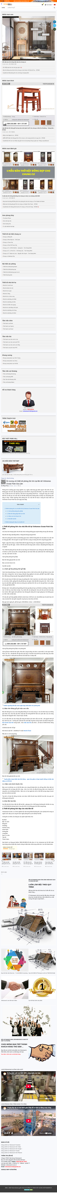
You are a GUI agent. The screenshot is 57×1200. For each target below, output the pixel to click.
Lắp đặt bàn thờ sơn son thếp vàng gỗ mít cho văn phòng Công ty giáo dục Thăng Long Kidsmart (26, 140)
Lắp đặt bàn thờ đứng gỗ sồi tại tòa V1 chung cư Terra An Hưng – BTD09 (20, 206)
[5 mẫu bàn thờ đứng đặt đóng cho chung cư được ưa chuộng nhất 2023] (28, 172)
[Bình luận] (14, 485)
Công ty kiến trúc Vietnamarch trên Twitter (11, 1146)
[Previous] (2, 860)
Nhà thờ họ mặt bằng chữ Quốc (10, 307)
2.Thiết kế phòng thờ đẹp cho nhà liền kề (14, 522)
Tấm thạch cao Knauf (8, 329)
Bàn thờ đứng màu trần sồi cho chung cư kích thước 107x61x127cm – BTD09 (21, 70)
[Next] (54, 860)
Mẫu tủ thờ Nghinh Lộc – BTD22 (10, 135)
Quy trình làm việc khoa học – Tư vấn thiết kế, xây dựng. (14, 973)
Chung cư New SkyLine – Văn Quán (11, 239)
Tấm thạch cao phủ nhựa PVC (10, 347)
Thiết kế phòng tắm (7, 275)
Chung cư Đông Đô (7, 236)
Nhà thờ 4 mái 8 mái (8, 285)
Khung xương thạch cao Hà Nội (10, 363)
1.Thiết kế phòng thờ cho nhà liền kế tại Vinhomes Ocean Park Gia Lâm (22, 508)
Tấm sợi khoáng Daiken (8, 382)
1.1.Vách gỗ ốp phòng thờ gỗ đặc (15, 511)
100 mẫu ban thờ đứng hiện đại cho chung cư (14, 62)
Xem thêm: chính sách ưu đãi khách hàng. (11, 1054)
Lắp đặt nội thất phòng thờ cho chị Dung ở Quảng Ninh (16, 72)
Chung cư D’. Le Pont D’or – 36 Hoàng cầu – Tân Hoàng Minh (17, 250)
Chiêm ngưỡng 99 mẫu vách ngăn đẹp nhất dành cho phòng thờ (22, 705)
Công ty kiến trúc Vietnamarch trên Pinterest (11, 1152)
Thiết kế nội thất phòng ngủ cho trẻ (11, 272)
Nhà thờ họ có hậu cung (8, 296)
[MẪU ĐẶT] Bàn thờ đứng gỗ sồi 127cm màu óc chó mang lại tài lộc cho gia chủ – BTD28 (24, 138)
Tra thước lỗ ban (7, 218)
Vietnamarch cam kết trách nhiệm (9, 1000)
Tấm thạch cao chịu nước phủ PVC (11, 342)
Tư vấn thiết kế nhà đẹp (8, 226)
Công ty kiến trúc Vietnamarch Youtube (10, 1150)
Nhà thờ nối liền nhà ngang (9, 304)
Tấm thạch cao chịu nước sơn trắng (11, 344)
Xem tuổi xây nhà (7, 221)
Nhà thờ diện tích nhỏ (8, 288)
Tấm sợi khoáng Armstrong (9, 373)
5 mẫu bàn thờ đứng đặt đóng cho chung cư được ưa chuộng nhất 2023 (21, 196)
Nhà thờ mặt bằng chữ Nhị (9, 302)
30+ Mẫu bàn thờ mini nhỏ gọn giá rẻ (11, 67)
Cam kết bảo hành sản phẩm (35, 1000)
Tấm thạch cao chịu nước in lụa (10, 339)
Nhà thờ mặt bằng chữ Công (9, 310)
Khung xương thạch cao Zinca (10, 360)
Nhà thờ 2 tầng (6, 293)
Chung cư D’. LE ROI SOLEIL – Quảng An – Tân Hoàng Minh (17, 248)
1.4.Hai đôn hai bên (11, 518)
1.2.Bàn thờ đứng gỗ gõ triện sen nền (16, 513)
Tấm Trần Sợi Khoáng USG (9, 379)
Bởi (2, 485)
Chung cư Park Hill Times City (10, 245)
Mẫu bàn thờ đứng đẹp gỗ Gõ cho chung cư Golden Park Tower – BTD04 (20, 204)
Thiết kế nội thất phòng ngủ (9, 269)
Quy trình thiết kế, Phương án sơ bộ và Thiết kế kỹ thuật (42, 973)
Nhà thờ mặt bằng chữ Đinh (9, 313)
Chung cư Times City (8, 242)
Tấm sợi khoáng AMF (8, 376)
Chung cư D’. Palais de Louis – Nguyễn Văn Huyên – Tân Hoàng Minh (19, 253)
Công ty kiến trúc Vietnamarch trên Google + (11, 1148)
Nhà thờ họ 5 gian (7, 290)
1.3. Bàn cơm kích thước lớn (14, 516)
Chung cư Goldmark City (9, 256)
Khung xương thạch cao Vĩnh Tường (11, 358)
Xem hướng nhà (7, 223)
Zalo (55, 25)
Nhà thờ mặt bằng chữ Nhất (9, 299)
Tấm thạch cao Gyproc (8, 326)
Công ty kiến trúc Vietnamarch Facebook (10, 1144)
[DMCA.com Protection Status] (28, 1190)
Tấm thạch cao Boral (8, 323)
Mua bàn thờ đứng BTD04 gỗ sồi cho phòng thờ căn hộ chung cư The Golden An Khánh (23, 201)
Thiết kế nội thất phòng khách (10, 266)
